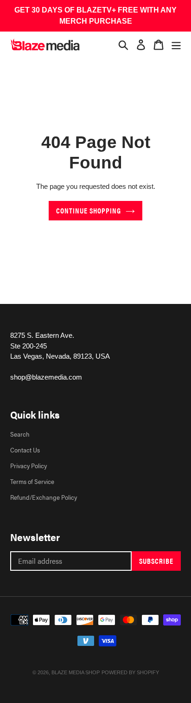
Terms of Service (32, 481)
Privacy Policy (28, 465)
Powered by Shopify (130, 672)
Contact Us (25, 449)
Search (20, 434)
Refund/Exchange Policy (43, 497)
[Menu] (176, 44)
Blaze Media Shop (75, 672)
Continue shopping (88, 210)
